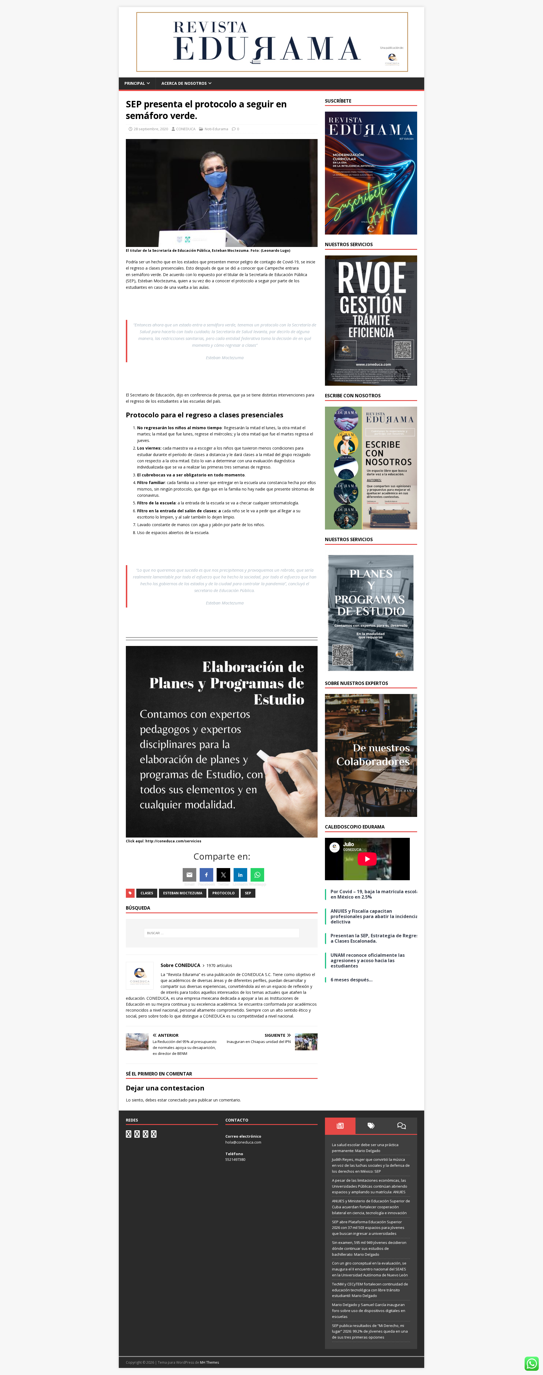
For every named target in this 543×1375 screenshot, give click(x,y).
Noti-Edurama (216, 128)
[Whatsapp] (257, 875)
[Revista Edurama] (271, 74)
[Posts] (340, 1126)
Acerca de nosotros (184, 83)
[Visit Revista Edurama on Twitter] (145, 1135)
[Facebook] (206, 875)
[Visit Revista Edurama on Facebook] (154, 1135)
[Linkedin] (240, 875)
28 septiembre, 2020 (151, 128)
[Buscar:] (221, 933)
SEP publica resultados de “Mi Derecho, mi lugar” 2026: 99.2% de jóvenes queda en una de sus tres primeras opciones (370, 1331)
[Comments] (401, 1126)
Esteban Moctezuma (182, 893)
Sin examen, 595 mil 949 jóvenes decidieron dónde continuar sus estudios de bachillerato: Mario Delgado (369, 1248)
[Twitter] (223, 875)
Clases (147, 893)
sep (248, 893)
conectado (178, 1100)
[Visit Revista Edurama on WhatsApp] (129, 1135)
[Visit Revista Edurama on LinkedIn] (137, 1135)
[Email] (189, 875)
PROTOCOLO (223, 893)
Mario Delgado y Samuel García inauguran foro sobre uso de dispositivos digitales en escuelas (368, 1310)
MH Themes (209, 1362)
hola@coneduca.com (243, 1142)
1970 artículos (219, 965)
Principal (134, 83)
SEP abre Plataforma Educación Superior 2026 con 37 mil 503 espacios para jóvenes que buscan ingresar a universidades (368, 1227)
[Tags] (370, 1126)
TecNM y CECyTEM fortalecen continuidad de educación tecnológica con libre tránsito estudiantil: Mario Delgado (370, 1289)
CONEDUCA (185, 128)
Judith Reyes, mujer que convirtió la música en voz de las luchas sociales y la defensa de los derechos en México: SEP (371, 1165)
